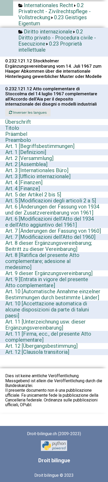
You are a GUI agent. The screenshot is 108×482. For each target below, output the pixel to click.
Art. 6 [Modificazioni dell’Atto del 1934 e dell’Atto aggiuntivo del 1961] (49, 222)
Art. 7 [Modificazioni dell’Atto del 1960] (50, 237)
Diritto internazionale (48, 31)
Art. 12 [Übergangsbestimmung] (41, 346)
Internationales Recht (48, 5)
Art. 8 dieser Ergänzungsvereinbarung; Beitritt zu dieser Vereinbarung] (48, 246)
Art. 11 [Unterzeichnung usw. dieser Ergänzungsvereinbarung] (45, 325)
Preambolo (18, 140)
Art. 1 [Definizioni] (25, 152)
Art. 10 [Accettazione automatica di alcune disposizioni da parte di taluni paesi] (47, 309)
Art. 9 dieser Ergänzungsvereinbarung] (49, 273)
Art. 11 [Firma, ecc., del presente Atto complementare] (48, 337)
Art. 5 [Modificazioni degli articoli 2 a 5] (50, 200)
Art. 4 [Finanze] (22, 188)
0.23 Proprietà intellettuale (50, 47)
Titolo (12, 128)
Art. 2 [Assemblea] (26, 164)
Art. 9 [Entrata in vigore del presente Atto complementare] (46, 282)
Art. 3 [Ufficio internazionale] (38, 176)
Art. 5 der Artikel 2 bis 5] (33, 194)
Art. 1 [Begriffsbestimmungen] (39, 146)
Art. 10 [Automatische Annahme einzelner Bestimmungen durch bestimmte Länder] (52, 294)
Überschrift (18, 122)
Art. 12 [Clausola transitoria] (37, 352)
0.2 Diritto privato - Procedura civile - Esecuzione (57, 37)
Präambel (16, 134)
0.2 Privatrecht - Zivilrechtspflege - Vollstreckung (54, 11)
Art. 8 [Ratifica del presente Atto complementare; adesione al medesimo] (42, 261)
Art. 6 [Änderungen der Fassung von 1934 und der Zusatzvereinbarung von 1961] (52, 209)
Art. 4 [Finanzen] (23, 182)
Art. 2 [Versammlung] (29, 158)
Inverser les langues (29, 112)
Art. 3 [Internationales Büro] (36, 170)
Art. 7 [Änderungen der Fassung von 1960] (53, 231)
